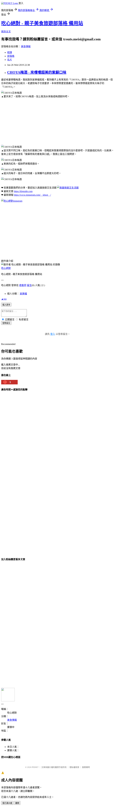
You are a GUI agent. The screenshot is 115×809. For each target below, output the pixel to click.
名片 (9, 59)
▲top (4, 299)
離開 (17, 803)
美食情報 (26, 46)
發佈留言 (6, 323)
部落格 (10, 56)
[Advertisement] (57, 121)
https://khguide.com (23, 191)
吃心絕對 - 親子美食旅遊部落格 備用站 (42, 23)
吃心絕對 (6, 268)
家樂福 (23, 293)
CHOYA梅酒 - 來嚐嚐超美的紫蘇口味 (36, 72)
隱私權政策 (74, 767)
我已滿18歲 (7, 803)
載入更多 (6, 305)
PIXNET (35, 767)
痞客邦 (22, 285)
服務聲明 (86, 767)
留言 (29, 285)
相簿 (9, 52)
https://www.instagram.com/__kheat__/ (32, 195)
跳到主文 (6, 31)
